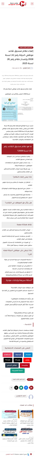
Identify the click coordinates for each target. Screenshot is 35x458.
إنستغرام (7, 354)
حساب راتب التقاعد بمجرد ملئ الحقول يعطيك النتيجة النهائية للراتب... (9, 423)
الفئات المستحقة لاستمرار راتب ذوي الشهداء (10, 440)
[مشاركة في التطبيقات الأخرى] (11, 388)
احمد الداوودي (26, 68)
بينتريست (24, 365)
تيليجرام (28, 354)
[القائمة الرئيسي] (32, 4)
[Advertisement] (17, 28)
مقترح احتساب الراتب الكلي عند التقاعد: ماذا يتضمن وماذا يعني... (26, 441)
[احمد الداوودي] (17, 3)
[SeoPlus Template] (28, 454)
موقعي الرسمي (12, 365)
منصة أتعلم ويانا (17, 370)
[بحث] (3, 4)
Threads (8, 360)
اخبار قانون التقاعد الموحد (26, 47)
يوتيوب (27, 360)
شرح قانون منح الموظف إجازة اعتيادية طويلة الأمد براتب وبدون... (26, 423)
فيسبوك (18, 354)
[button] (26, 388)
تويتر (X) (18, 360)
